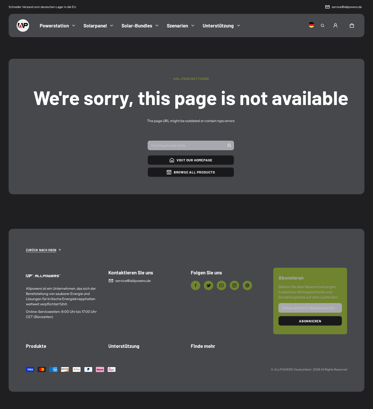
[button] (322, 25)
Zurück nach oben (41, 250)
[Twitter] (208, 285)
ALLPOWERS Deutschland (292, 369)
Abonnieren (310, 321)
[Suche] (229, 145)
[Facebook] (195, 285)
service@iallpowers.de (347, 7)
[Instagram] (234, 285)
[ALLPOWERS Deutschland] (22, 25)
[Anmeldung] (335, 25)
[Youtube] (221, 285)
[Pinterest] (247, 285)
